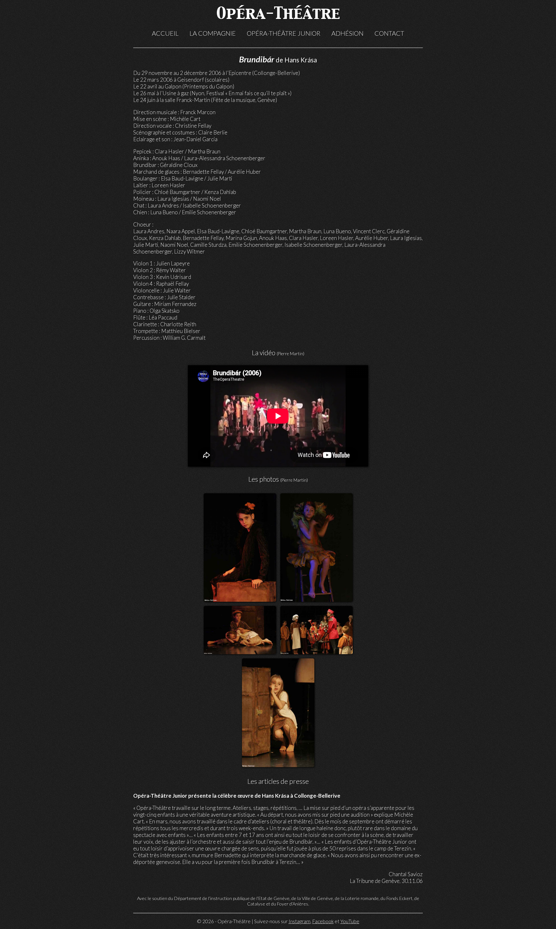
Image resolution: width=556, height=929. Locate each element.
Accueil (165, 33)
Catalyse (256, 903)
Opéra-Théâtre (278, 14)
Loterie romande (362, 898)
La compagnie (213, 33)
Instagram (299, 921)
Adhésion (347, 33)
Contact (389, 33)
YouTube (349, 921)
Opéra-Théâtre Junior (283, 33)
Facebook (323, 921)
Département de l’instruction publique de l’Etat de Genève (232, 898)
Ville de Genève (317, 898)
